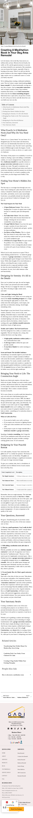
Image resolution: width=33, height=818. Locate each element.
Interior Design (21, 766)
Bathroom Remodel (22, 763)
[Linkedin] (8, 728)
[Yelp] (21, 728)
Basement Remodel (22, 776)
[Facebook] (11, 728)
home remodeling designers (21, 93)
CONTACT (4, 775)
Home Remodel (21, 753)
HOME (3, 753)
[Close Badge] (17, 801)
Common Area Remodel (23, 756)
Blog (3, 766)
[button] (29, 4)
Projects (4, 762)
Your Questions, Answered (10, 122)
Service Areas (6, 772)
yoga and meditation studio (20, 265)
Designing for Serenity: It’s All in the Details (15, 113)
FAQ (3, 779)
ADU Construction (22, 772)
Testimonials (6, 769)
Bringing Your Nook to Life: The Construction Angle (16, 117)
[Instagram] (14, 728)
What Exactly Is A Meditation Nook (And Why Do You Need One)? (16, 108)
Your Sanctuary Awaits (9, 125)
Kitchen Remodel (21, 759)
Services (4, 759)
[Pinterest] (24, 728)
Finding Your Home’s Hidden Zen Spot (14, 111)
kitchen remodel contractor (21, 323)
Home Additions (21, 769)
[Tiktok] (18, 728)
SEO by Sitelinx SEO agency (25, 802)
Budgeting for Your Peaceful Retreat (13, 120)
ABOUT (4, 756)
